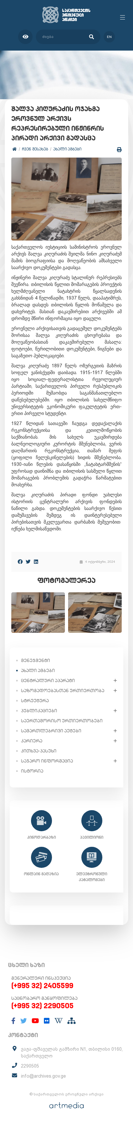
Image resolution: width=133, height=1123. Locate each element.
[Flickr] (47, 1020)
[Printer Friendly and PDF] (119, 149)
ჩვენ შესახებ (35, 149)
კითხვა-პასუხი (38, 751)
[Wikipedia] (59, 1020)
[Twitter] (28, 561)
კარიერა (31, 741)
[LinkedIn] (36, 561)
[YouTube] (35, 1020)
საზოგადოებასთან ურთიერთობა (62, 690)
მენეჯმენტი (35, 660)
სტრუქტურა (35, 700)
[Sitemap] (71, 1020)
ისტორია (32, 771)
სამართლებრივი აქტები (51, 731)
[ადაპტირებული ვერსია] (25, 37)
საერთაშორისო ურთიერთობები (62, 721)
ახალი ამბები (67, 149)
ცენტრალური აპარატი (48, 680)
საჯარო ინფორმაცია (47, 761)
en (109, 37)
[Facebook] (20, 561)
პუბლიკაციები (39, 711)
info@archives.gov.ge (43, 1076)
